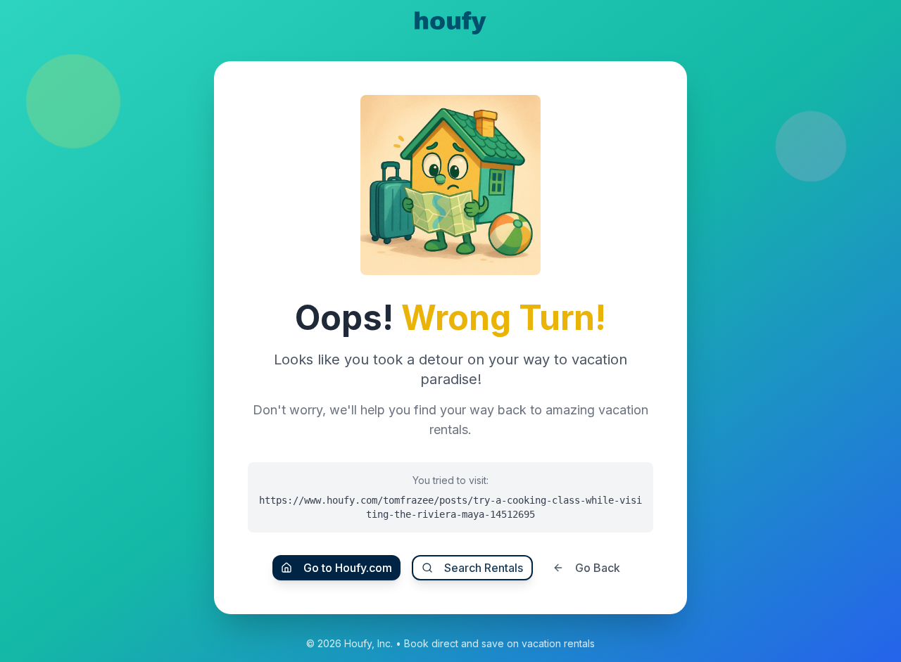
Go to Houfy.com (347, 568)
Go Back (597, 568)
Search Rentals (483, 568)
